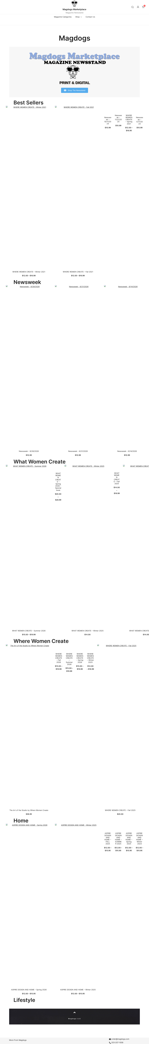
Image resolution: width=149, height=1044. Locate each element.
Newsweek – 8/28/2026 (29, 451)
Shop (77, 17)
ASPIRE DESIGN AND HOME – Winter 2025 (78, 990)
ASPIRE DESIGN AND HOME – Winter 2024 (139, 838)
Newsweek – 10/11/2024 (107, 120)
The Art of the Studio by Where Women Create (28, 810)
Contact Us (90, 17)
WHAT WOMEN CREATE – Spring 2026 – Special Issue (58, 481)
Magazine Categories (63, 17)
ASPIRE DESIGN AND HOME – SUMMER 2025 (118, 838)
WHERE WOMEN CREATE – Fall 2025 (120, 810)
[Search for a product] (132, 7)
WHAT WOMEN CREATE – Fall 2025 (117, 478)
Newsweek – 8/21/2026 (78, 451)
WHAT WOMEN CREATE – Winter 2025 (88, 631)
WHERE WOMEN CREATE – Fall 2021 (78, 272)
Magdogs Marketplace (74, 9)
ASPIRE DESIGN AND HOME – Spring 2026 (29, 990)
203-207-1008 (117, 1042)
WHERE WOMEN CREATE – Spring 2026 (79, 658)
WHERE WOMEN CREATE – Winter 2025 (90, 658)
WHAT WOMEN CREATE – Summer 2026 (28, 631)
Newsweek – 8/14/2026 (127, 451)
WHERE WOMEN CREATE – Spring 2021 (129, 119)
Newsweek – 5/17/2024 (139, 120)
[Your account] (138, 7)
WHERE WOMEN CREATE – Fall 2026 (58, 658)
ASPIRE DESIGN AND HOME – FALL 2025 (107, 838)
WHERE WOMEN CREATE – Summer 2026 (69, 659)
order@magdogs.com (120, 1039)
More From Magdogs (18, 1040)
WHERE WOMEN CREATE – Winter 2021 (28, 272)
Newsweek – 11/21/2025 (118, 118)
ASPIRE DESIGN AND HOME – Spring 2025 (129, 838)
